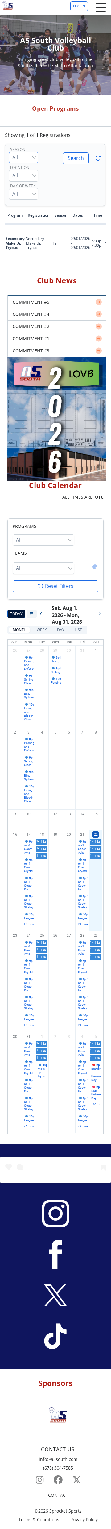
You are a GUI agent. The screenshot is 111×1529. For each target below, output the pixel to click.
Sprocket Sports (65, 1511)
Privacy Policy (84, 1519)
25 (42, 935)
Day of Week (22, 186)
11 (42, 814)
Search (76, 158)
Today (16, 613)
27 (29, 650)
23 (15, 935)
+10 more (96, 1104)
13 (69, 814)
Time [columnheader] (97, 215)
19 (55, 834)
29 (55, 650)
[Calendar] (32, 614)
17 (29, 834)
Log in (79, 6)
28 (42, 650)
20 (69, 834)
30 (69, 650)
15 (96, 814)
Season (18, 150)
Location (20, 168)
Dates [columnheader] (77, 215)
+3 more (29, 924)
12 (55, 814)
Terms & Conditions (38, 1519)
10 (29, 814)
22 (96, 834)
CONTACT (58, 1495)
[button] (19, 630)
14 (82, 814)
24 (29, 935)
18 (42, 834)
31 (82, 650)
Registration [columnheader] (39, 215)
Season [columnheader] (61, 215)
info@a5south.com (58, 1459)
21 (82, 834)
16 (15, 834)
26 (15, 650)
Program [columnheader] (15, 215)
